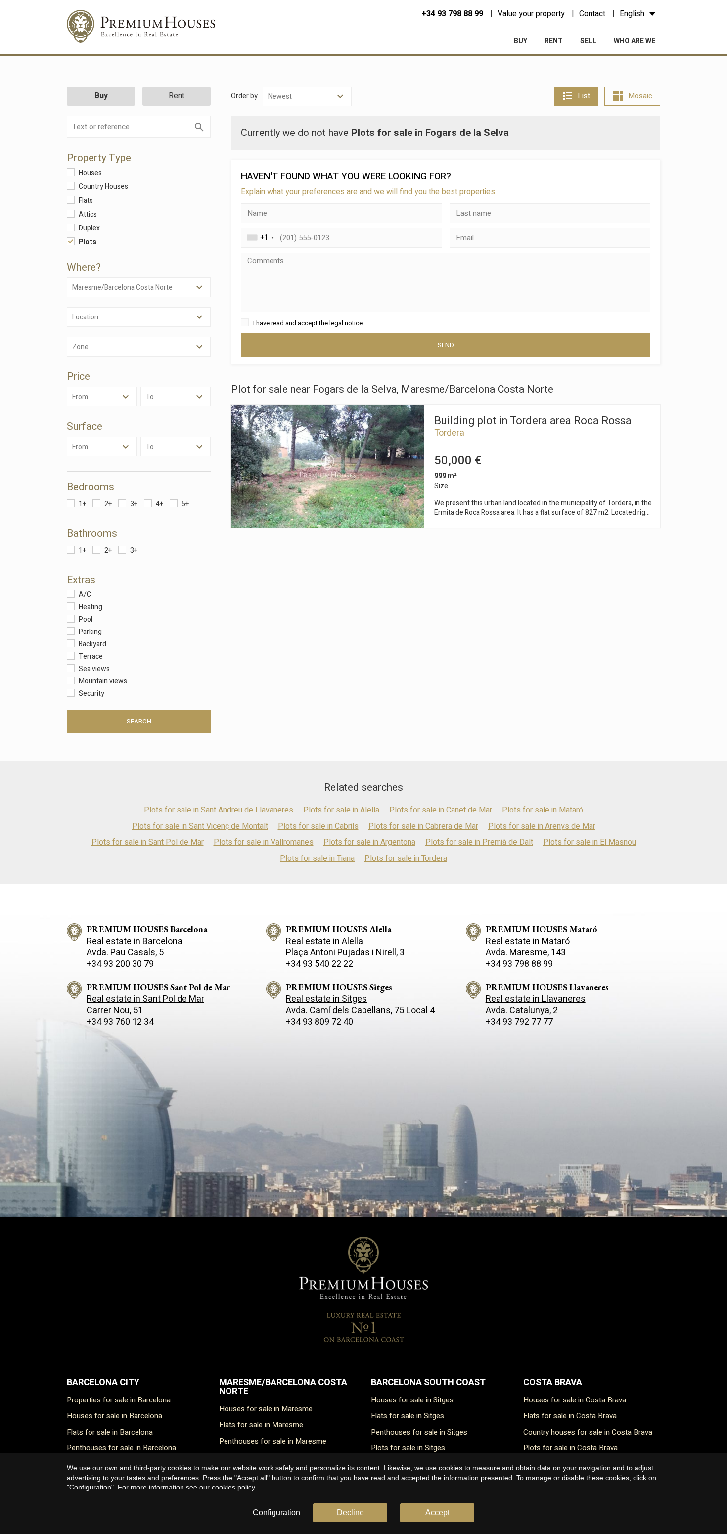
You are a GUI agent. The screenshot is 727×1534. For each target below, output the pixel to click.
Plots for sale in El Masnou (589, 842)
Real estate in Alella (324, 941)
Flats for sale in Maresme (261, 1424)
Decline (350, 1512)
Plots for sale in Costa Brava (570, 1448)
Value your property (531, 14)
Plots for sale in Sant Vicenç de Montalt (200, 826)
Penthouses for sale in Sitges (419, 1432)
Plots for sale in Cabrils (318, 826)
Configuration (276, 1512)
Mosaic (640, 95)
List (584, 95)
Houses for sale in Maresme (266, 1408)
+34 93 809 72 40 (319, 1022)
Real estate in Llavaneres (536, 999)
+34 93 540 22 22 (319, 964)
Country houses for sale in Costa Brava (587, 1432)
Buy (520, 41)
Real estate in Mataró (528, 941)
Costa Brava (552, 1382)
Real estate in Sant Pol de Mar (145, 999)
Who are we (634, 41)
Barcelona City (103, 1382)
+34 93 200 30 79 (120, 964)
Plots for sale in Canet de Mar (440, 810)
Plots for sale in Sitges (408, 1448)
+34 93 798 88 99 (452, 14)
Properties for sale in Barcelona (119, 1400)
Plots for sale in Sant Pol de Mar (147, 842)
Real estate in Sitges (326, 999)
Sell (588, 41)
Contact (592, 14)
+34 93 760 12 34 (120, 1022)
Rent (554, 41)
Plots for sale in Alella (341, 810)
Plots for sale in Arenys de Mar (541, 826)
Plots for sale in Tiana (317, 858)
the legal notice (341, 323)
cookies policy (233, 1487)
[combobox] (259, 237)
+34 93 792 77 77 (519, 1022)
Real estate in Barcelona (134, 941)
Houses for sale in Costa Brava (574, 1400)
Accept (437, 1512)
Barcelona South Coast (428, 1382)
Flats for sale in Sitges (407, 1415)
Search (139, 721)
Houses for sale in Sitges (412, 1400)
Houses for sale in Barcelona (114, 1415)
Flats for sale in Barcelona (110, 1432)
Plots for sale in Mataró (542, 810)
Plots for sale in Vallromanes (264, 842)
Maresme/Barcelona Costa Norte (283, 1387)
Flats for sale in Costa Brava (570, 1415)
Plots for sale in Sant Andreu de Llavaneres (218, 810)
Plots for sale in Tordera (405, 858)
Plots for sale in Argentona (369, 842)
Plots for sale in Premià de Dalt (479, 842)
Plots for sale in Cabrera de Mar (423, 826)
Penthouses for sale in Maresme (272, 1441)
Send (446, 345)
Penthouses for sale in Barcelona (121, 1448)
